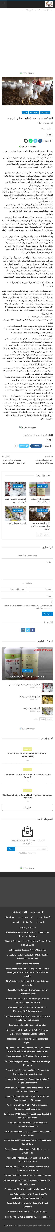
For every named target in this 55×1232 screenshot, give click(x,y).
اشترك (10, 849)
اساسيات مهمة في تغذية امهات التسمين (24, 685)
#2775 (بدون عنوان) (28, 927)
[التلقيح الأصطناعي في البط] (47, 699)
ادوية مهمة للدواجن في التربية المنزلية (27, 676)
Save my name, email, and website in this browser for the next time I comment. (28, 606)
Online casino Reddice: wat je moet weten (27, 950)
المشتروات (15, 922)
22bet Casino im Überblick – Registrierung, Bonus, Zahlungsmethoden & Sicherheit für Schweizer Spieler (27, 972)
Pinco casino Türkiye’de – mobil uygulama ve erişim (27, 1189)
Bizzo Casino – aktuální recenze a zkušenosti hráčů (27, 1217)
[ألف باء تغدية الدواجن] (15, 513)
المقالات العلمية (17, 912)
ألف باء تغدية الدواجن (31, 708)
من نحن (39, 922)
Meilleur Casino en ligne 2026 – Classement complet (27, 1175)
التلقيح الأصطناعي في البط (29, 696)
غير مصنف (27, 749)
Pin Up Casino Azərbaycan (27, 964)
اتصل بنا (26, 922)
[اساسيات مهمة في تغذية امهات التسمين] (15, 489)
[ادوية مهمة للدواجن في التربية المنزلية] (39, 489)
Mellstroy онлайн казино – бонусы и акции (27, 1212)
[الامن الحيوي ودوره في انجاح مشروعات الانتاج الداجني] (39, 513)
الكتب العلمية (36, 912)
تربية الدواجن (29, 435)
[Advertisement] (27, 40)
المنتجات (8, 917)
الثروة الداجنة (45, 112)
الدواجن (38, 435)
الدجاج (25, 112)
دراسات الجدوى (24, 917)
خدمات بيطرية (42, 917)
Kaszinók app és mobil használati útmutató (27, 1025)
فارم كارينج (8, 1225)
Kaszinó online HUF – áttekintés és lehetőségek (27, 1056)
